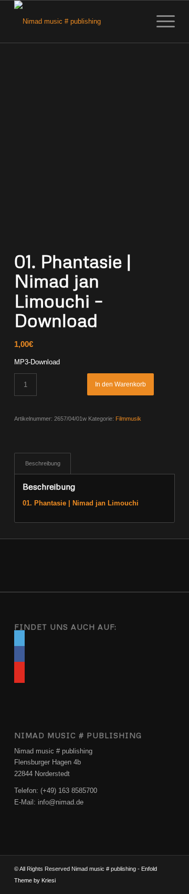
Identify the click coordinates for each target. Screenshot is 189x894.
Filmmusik (128, 418)
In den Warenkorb (120, 384)
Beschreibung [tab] (42, 463)
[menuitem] (160, 22)
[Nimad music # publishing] (78, 22)
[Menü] (160, 22)
